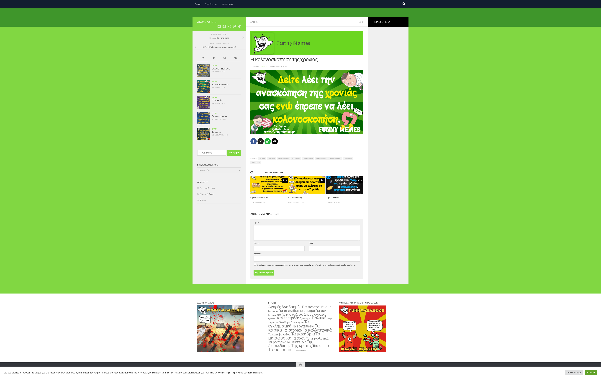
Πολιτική (262, 158)
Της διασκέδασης (335, 158)
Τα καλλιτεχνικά (283, 158)
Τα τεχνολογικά (321, 158)
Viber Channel (211, 3)
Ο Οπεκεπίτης (217, 100)
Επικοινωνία (227, 3)
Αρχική (198, 3)
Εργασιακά (272, 318)
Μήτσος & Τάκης (207, 194)
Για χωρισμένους (292, 314)
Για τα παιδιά (288, 310)
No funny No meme (208, 187)
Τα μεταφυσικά (308, 158)
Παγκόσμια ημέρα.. (220, 116)
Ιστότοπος (258, 253)
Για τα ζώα (273, 311)
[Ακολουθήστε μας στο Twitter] (219, 26)
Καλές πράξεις (289, 318)
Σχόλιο (257, 222)
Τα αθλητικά (285, 322)
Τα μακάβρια (296, 158)
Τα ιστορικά (292, 330)
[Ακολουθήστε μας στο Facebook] (224, 26)
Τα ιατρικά (271, 158)
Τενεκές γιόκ (217, 131)
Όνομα (257, 243)
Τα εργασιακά (303, 326)
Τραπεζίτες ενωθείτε (220, 84)
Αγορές (274, 307)
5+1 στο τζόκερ (295, 197)
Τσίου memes (256, 162)
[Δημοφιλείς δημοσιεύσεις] (213, 58)
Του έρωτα (320, 345)
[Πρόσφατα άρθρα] (202, 58)
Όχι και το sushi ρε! (259, 197)
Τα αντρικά (298, 322)
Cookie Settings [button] (574, 372)
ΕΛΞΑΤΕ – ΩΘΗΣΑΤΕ (221, 68)
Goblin (264, 66)
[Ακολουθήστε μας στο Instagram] (229, 26)
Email (311, 243)
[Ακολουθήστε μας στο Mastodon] (234, 26)
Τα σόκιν (298, 338)
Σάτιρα (253, 21)
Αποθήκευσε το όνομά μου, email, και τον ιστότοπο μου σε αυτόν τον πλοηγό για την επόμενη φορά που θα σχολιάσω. (306, 265)
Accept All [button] (591, 372)
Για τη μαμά (306, 310)
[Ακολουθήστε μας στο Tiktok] (239, 26)
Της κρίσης (348, 158)
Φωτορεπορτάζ (301, 350)
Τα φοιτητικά (277, 342)
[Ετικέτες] (235, 58)
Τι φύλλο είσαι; (332, 197)
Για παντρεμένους (316, 307)
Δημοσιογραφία (315, 314)
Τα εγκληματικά (288, 324)
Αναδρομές (291, 307)
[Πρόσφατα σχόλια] (224, 58)
